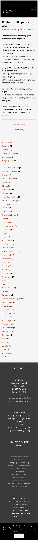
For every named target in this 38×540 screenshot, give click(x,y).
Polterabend (6, 309)
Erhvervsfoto (7, 190)
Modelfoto (6, 273)
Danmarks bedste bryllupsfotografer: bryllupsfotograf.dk (19, 478)
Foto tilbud (6, 204)
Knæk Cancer (7, 240)
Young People (7, 353)
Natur (4, 284)
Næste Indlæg (19, 130)
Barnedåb (6, 150)
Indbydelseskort (8, 226)
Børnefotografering (9, 171)
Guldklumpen (7, 222)
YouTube (5, 357)
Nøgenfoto (6, 291)
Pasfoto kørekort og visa (12, 30)
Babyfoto (5, 146)
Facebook (5, 193)
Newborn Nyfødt (8, 288)
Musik (4, 280)
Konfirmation (7, 244)
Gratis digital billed (9, 215)
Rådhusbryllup (7, 320)
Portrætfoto (6, 313)
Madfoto (5, 262)
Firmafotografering (9, 200)
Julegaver (5, 233)
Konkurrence (7, 248)
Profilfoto (5, 317)
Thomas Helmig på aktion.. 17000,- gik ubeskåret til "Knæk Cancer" (19, 504)
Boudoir (5, 164)
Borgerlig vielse (8, 160)
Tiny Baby (6, 342)
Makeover (6, 266)
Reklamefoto (7, 324)
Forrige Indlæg (19, 124)
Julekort (5, 237)
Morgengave (7, 277)
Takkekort (6, 335)
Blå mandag (6, 157)
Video (4, 349)
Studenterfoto (7, 328)
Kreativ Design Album (10, 251)
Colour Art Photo (8, 179)
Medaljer (5, 269)
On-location (6, 295)
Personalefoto (7, 302)
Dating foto (6, 182)
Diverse (5, 186)
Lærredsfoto (7, 259)
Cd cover (5, 175)
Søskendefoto (7, 331)
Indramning (6, 230)
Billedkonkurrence (9, 153)
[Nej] (35, 532)
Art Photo (5, 142)
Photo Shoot (7, 306)
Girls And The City (9, 211)
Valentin (5, 346)
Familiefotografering (10, 197)
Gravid (4, 219)
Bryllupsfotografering (10, 168)
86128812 (22, 392)
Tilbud (4, 339)
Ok (19, 536)
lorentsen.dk (7, 255)
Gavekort (5, 208)
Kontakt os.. (6, 115)
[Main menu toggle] (32, 9)
